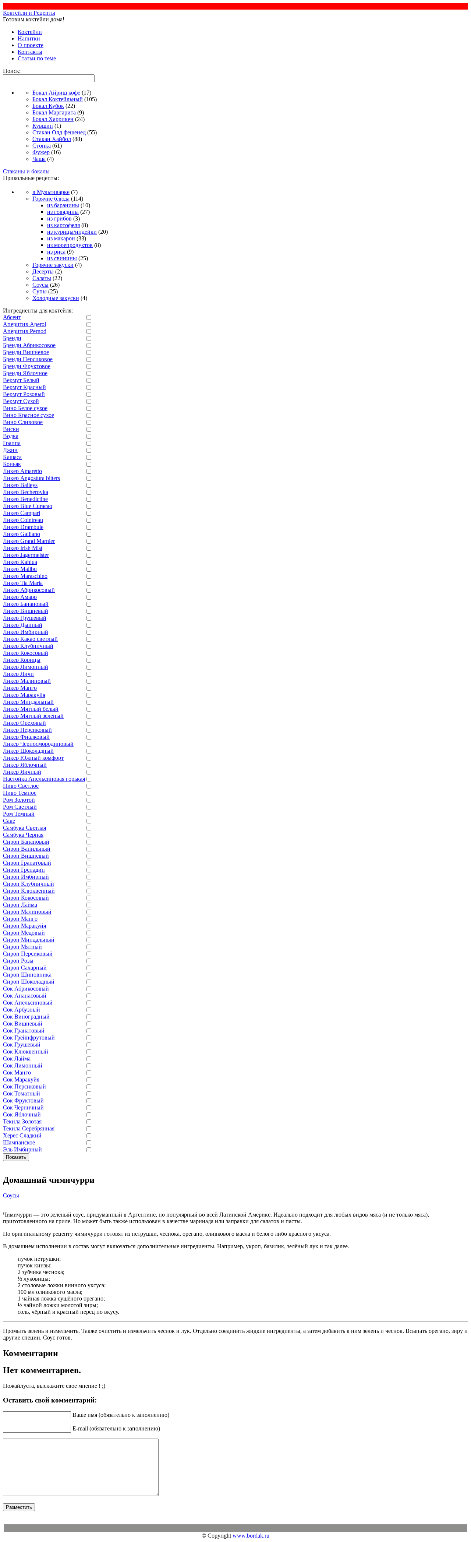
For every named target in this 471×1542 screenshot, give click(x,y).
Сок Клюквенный (25, 1051)
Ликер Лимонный (25, 667)
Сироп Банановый (26, 842)
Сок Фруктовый (23, 1100)
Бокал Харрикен (53, 119)
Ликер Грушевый (24, 618)
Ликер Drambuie (23, 527)
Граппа (12, 443)
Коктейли (30, 32)
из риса (56, 251)
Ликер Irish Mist (22, 548)
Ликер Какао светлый (30, 639)
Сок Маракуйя (21, 1079)
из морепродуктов (70, 245)
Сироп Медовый (24, 932)
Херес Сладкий (22, 1135)
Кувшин (42, 126)
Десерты (43, 271)
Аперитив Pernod (24, 331)
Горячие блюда (51, 198)
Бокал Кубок (48, 106)
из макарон (61, 238)
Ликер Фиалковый (26, 737)
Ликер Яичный (22, 772)
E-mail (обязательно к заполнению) (116, 1428)
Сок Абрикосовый (26, 988)
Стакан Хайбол (51, 139)
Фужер (41, 152)
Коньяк (12, 464)
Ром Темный (19, 814)
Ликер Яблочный (25, 765)
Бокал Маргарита (54, 112)
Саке (9, 821)
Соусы (40, 285)
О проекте (30, 45)
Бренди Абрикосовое (29, 345)
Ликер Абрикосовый (29, 590)
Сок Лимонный (22, 1065)
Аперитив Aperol (24, 324)
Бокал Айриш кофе (56, 92)
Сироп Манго (20, 918)
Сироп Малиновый (27, 911)
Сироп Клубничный (28, 884)
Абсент (12, 317)
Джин (10, 450)
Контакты (30, 52)
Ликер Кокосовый (25, 653)
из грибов (59, 218)
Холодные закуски (55, 298)
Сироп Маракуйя (24, 925)
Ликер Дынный (22, 625)
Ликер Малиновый (27, 681)
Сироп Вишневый (26, 856)
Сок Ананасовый (24, 995)
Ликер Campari (21, 513)
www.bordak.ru (251, 1535)
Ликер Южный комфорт (33, 758)
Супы (39, 291)
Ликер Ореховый (24, 723)
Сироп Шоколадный (28, 981)
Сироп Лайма (20, 904)
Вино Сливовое (23, 422)
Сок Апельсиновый (28, 1002)
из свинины (62, 258)
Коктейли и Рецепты (29, 13)
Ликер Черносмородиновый (38, 744)
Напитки (29, 38)
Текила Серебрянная (28, 1128)
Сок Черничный (23, 1107)
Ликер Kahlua (20, 562)
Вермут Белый (21, 380)
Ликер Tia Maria (23, 583)
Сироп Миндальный (28, 939)
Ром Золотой (19, 800)
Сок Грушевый (21, 1044)
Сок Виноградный (26, 1016)
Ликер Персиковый (27, 730)
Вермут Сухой (21, 401)
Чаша (39, 159)
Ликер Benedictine (25, 499)
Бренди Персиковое (28, 359)
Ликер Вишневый (25, 611)
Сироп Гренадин (24, 870)
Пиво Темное (19, 793)
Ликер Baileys (20, 485)
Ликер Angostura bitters (31, 478)
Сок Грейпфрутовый (29, 1037)
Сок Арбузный (21, 1009)
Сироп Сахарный (25, 967)
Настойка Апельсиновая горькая (44, 779)
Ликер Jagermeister (26, 555)
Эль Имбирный (22, 1149)
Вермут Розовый (24, 394)
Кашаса (12, 457)
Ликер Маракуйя (24, 695)
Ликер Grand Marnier (29, 541)
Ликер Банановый (26, 604)
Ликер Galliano (21, 534)
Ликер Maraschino (25, 576)
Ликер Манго (20, 688)
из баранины (63, 205)
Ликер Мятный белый (31, 709)
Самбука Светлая (24, 828)
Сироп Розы (18, 960)
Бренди (12, 338)
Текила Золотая (22, 1121)
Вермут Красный (24, 387)
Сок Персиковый (24, 1086)
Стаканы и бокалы (26, 171)
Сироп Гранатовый (27, 863)
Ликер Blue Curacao (27, 506)
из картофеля (63, 225)
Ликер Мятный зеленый (33, 716)
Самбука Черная (23, 835)
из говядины (63, 212)
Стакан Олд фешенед (59, 132)
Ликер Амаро (20, 597)
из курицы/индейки (72, 232)
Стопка (41, 145)
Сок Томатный (21, 1093)
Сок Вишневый (22, 1023)
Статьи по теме (37, 58)
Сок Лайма (17, 1058)
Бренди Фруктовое (26, 366)
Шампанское (19, 1142)
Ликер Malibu (20, 569)
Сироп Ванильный (26, 849)
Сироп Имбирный (26, 877)
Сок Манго (17, 1072)
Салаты (41, 278)
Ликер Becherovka (25, 492)
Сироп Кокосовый (26, 897)
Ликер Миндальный (28, 702)
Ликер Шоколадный (28, 751)
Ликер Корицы (21, 660)
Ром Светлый (20, 807)
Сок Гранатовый (24, 1030)
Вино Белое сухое (25, 408)
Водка (10, 436)
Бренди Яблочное (25, 373)
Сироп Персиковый (28, 953)
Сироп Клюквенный (29, 891)
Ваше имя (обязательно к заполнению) (120, 1415)
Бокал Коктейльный (57, 99)
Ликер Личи (18, 674)
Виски (11, 429)
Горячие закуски (53, 265)
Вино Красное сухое (28, 415)
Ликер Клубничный (28, 646)
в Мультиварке (51, 192)
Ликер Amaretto (22, 471)
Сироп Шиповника (27, 974)
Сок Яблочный (22, 1114)
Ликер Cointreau (23, 520)
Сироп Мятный (22, 946)
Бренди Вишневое (26, 352)
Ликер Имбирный (25, 632)
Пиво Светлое (21, 786)
